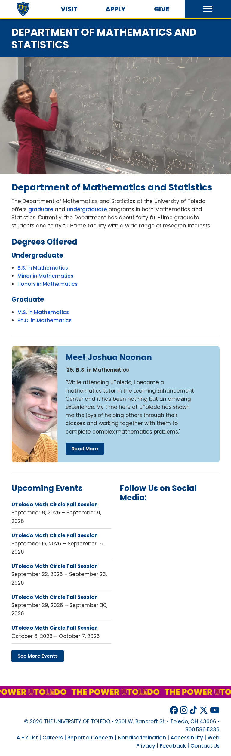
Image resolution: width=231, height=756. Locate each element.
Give (161, 9)
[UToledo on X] (203, 710)
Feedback (173, 745)
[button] (208, 9)
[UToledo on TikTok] (193, 710)
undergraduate (87, 209)
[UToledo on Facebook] (174, 710)
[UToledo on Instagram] (184, 710)
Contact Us (205, 745)
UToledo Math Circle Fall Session (54, 504)
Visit (69, 9)
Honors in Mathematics (47, 284)
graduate (40, 209)
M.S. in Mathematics (43, 312)
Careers (52, 737)
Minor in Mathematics (45, 275)
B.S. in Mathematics (42, 267)
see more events (37, 656)
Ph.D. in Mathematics (44, 320)
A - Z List (27, 737)
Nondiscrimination (142, 737)
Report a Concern (90, 737)
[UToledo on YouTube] (215, 710)
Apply (115, 9)
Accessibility (187, 737)
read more (85, 448)
